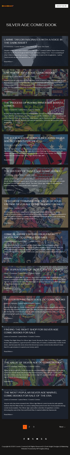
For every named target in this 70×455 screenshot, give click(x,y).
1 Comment (8, 77)
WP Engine (40, 449)
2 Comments (8, 47)
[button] (61, 6)
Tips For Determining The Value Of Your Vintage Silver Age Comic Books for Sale (33, 203)
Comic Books (19, 47)
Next (62, 427)
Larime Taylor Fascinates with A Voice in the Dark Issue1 (33, 41)
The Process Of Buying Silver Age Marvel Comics (34, 104)
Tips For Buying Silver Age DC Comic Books (34, 299)
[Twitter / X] (33, 439)
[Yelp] (41, 439)
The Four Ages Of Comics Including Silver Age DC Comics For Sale (34, 139)
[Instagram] (28, 439)
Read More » (8, 62)
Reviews (38, 47)
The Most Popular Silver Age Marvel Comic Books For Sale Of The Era (30, 394)
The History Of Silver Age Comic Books (32, 171)
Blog (47, 449)
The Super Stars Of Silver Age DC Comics (33, 269)
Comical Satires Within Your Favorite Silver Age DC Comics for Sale (31, 236)
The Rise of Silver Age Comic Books (29, 72)
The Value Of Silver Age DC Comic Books (32, 362)
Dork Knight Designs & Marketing (56, 446)
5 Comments (8, 175)
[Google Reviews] (46, 439)
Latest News (29, 47)
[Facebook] (24, 439)
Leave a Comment (10, 110)
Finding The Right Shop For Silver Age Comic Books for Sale (31, 331)
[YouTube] (37, 439)
